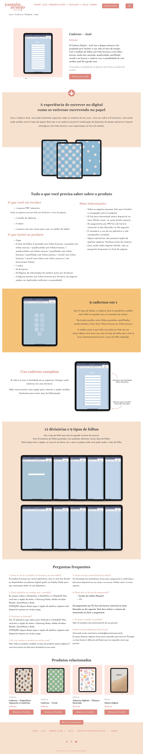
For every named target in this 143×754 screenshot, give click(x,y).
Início (11, 15)
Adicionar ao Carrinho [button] (21, 712)
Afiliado (74, 5)
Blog (85, 5)
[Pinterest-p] (71, 742)
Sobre (93, 5)
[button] (80, 76)
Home (37, 5)
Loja (44, 5)
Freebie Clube (57, 5)
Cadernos (19, 15)
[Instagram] (67, 742)
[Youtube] (76, 742)
